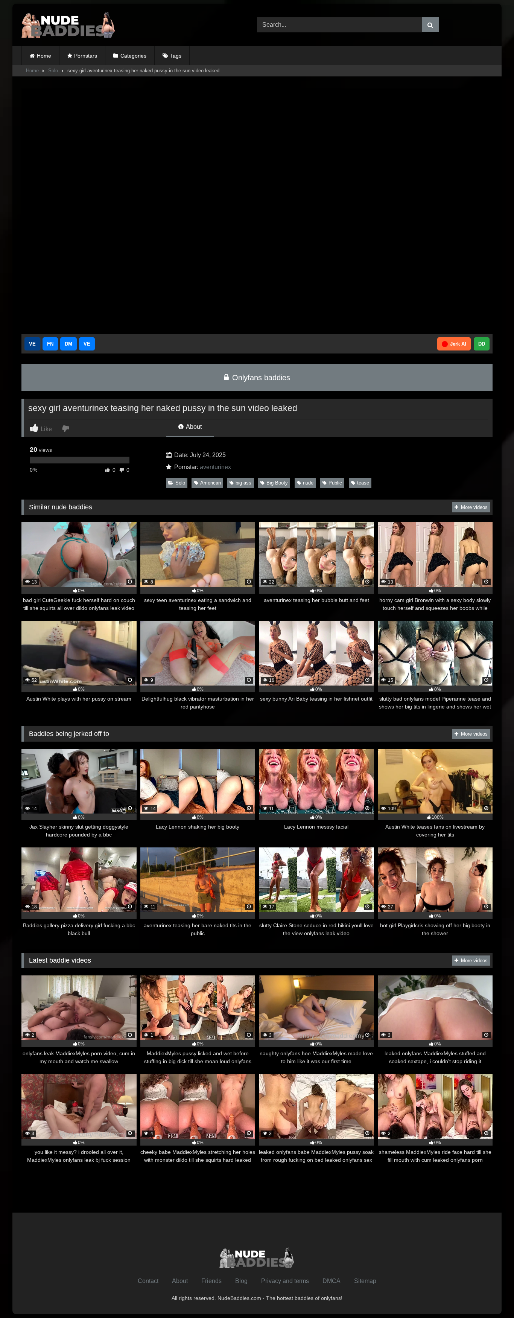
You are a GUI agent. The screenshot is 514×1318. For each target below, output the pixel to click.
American (210, 483)
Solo (53, 70)
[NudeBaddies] (68, 25)
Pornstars (85, 56)
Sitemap (365, 1281)
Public (335, 483)
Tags (175, 56)
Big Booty (277, 483)
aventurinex (215, 467)
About (193, 427)
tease (363, 483)
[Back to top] (490, 1295)
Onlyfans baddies (260, 377)
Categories (133, 56)
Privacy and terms (285, 1281)
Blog (241, 1281)
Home (44, 56)
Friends (211, 1281)
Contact (148, 1281)
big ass (243, 483)
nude (308, 483)
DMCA (331, 1281)
